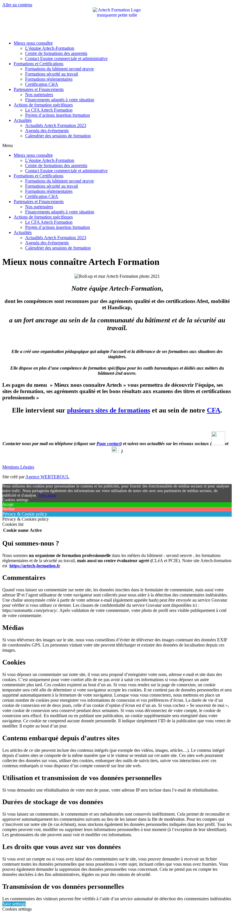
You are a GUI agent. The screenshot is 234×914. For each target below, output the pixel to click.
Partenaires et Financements (39, 89)
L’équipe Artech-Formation (49, 48)
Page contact (108, 443)
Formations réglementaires (48, 79)
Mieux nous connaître (33, 43)
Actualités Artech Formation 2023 (55, 125)
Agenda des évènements (47, 130)
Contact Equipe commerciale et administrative (66, 58)
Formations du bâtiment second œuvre (59, 68)
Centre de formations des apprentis (56, 53)
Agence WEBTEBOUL (47, 476)
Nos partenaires (39, 94)
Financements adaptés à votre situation (59, 99)
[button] (117, 145)
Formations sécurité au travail (51, 74)
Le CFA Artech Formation (48, 110)
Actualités (23, 120)
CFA (213, 410)
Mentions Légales (18, 467)
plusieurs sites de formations (108, 410)
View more (47, 495)
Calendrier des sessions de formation (58, 135)
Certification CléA (41, 84)
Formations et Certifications (38, 63)
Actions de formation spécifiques (43, 104)
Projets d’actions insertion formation (57, 115)
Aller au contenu (17, 4)
